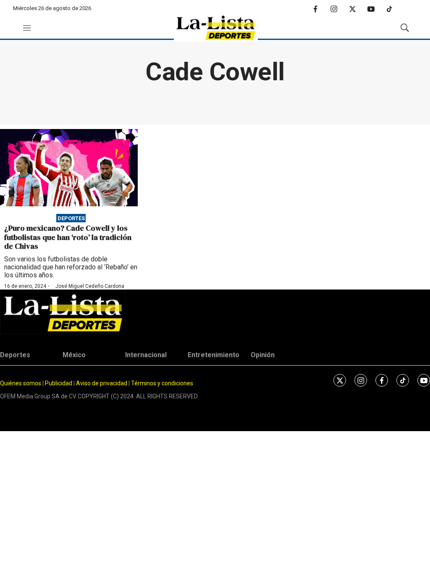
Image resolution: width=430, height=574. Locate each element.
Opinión (263, 355)
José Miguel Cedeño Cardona (89, 286)
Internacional (146, 355)
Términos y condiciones (162, 383)
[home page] (216, 28)
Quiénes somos (20, 383)
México (74, 355)
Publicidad (59, 383)
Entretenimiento (213, 355)
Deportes (71, 218)
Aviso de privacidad (101, 383)
